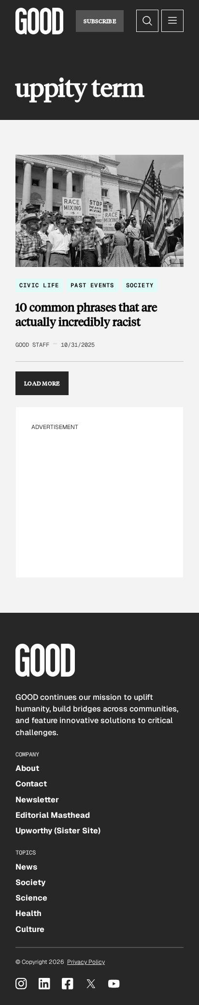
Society (140, 285)
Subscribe (100, 21)
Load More (42, 383)
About (27, 768)
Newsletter (37, 800)
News (26, 867)
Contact (31, 784)
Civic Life (39, 285)
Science (31, 898)
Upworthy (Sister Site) (57, 831)
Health (28, 913)
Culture (29, 929)
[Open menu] (172, 21)
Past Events (92, 285)
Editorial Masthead (52, 815)
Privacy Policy (86, 962)
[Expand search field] (147, 21)
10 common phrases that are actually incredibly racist (86, 314)
